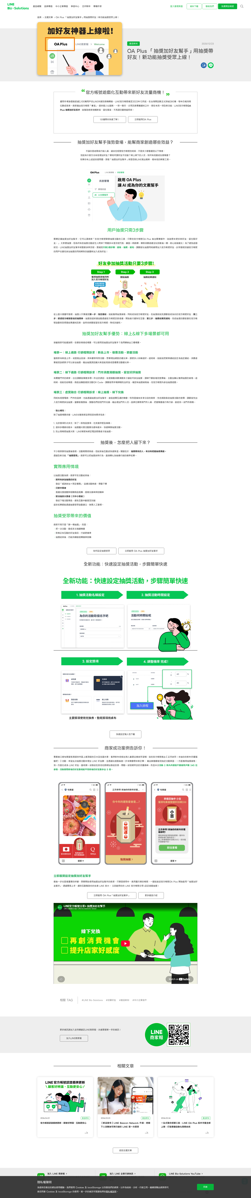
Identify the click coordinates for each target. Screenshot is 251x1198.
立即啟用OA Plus (143, 119)
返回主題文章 (125, 1150)
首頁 (39, 17)
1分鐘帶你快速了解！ (110, 119)
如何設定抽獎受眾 (101, 551)
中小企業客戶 (140, 1000)
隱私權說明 (111, 1191)
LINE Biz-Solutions (93, 1000)
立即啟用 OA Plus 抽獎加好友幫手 (141, 551)
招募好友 (112, 1000)
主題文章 (48, 17)
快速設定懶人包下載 (125, 734)
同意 (205, 1187)
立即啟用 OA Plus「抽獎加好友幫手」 (112, 895)
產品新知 (125, 1000)
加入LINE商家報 (74, 1038)
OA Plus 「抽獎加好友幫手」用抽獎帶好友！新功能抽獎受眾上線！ (87, 17)
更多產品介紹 (151, 895)
